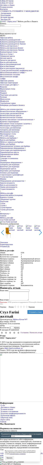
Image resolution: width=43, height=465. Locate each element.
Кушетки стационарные (9, 122)
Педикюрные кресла (8, 169)
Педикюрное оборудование (11, 162)
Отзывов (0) (4, 246)
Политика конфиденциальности (13, 413)
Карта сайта (5, 420)
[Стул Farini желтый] (8, 222)
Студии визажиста (7, 189)
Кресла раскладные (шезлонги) (12, 68)
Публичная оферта (8, 415)
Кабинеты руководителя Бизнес (12, 42)
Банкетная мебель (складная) (11, 195)
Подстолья (4, 201)
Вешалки (3, 87)
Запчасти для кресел (8, 60)
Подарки (3, 93)
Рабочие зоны (5, 156)
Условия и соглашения (9, 411)
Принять (9, 458)
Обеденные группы (7, 199)
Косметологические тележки (11, 117)
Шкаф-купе (4, 101)
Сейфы (3, 79)
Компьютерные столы (8, 52)
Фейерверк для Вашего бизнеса (12, 105)
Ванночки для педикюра (9, 167)
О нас (3, 405)
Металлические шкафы (9, 77)
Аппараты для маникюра (10, 130)
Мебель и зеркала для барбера (11, 142)
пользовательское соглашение (18, 453)
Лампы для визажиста (8, 187)
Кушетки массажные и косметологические (17, 119)
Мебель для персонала (9, 46)
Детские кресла (6, 58)
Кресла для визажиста (8, 185)
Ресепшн (3, 97)
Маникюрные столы (8, 134)
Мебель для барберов (8, 138)
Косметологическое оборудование (13, 111)
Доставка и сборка (8, 407)
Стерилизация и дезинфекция (11, 175)
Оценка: (3, 307)
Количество (4, 328)
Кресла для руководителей (10, 64)
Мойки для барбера (7, 144)
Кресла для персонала (8, 62)
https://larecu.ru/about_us (13, 348)
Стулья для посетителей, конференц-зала (16, 70)
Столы (2, 203)
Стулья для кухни (7, 210)
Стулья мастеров (6, 177)
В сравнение (14, 330)
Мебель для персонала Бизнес (11, 48)
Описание (4, 242)
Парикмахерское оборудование (12, 148)
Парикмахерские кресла (9, 152)
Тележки (3, 160)
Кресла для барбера (7, 140)
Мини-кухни (5, 99)
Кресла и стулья (6, 54)
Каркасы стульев (6, 197)
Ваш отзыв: (4, 300)
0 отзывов (24, 332)
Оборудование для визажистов (12, 181)
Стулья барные (6, 207)
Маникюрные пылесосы (9, 132)
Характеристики (6, 244)
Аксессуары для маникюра (10, 128)
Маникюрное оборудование (11, 126)
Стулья (3, 205)
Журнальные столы (7, 89)
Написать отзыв (36, 332)
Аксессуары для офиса (9, 85)
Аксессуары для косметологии (12, 113)
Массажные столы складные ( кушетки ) (16, 124)
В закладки (4, 330)
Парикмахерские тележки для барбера (15, 146)
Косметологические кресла (10, 115)
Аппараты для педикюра (9, 164)
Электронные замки (8, 103)
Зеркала (3, 91)
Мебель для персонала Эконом (12, 50)
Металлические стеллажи (10, 74)
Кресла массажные (7, 66)
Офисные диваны (7, 81)
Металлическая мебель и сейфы (12, 72)
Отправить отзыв (35, 312)
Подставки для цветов (8, 95)
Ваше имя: (4, 290)
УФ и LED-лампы (7, 136)
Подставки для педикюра (10, 171)
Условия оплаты (7, 409)
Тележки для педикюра (9, 173)
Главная (3, 422)
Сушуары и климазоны (9, 158)
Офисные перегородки (9, 83)
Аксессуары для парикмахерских (13, 150)
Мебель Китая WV (20, 319)
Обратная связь (6, 418)
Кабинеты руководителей (10, 40)
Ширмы (3, 179)
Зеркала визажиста (7, 183)
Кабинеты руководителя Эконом (13, 44)
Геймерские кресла (7, 56)
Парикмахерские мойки (9, 154)
